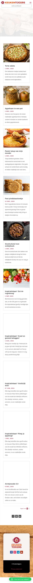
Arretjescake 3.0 (11, 484)
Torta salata (10, 66)
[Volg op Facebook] (13, 516)
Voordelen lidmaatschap (12, 30)
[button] (20, 579)
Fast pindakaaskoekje (14, 199)
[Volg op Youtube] (21, 552)
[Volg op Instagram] (16, 516)
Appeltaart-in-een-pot (14, 108)
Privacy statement (16, 569)
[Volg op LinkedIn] (20, 516)
